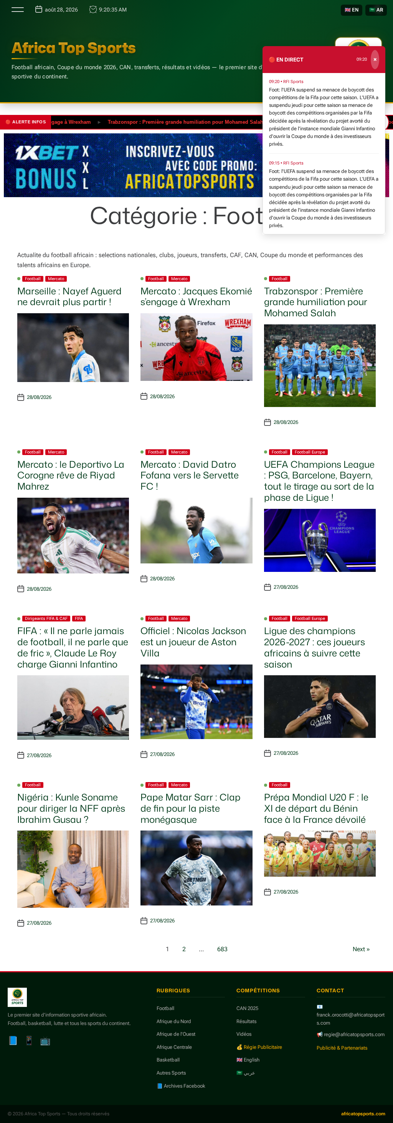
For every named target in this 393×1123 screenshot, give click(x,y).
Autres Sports (171, 1073)
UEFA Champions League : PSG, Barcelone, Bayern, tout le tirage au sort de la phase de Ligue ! (319, 481)
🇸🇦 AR (376, 10)
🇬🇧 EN (351, 10)
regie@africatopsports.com (354, 1034)
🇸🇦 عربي (245, 1073)
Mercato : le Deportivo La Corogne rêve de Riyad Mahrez (70, 475)
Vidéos (243, 1034)
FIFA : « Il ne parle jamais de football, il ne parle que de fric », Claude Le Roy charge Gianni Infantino (72, 647)
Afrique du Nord (174, 1021)
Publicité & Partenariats (342, 1048)
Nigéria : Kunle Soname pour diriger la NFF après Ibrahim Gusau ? (71, 808)
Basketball (168, 1060)
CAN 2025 (247, 1008)
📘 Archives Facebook (181, 1086)
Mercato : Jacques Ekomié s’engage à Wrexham (196, 296)
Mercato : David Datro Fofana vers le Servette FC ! (189, 475)
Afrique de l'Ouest (176, 1034)
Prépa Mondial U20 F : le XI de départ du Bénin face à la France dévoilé (316, 808)
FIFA (79, 618)
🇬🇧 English (247, 1060)
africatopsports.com (363, 1113)
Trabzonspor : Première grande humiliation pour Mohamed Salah (167, 122)
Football (33, 278)
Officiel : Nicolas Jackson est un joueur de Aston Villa (193, 642)
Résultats (246, 1021)
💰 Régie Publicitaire (259, 1047)
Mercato (56, 278)
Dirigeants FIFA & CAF (46, 618)
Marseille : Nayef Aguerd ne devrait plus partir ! (69, 296)
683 (222, 949)
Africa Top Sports (74, 47)
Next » (361, 949)
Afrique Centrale (174, 1047)
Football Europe (310, 452)
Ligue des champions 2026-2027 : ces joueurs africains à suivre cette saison (314, 647)
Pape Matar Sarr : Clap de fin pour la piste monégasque (190, 808)
